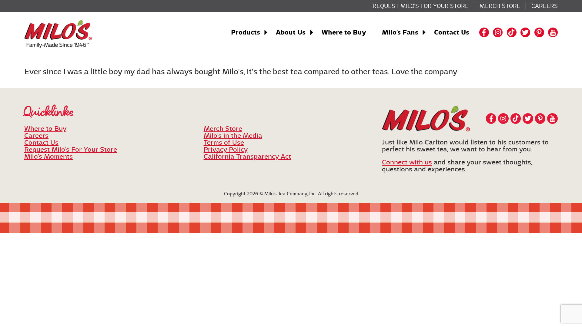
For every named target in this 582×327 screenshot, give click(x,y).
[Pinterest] (539, 32)
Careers (544, 5)
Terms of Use (224, 142)
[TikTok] (512, 32)
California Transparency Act (247, 156)
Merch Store (500, 5)
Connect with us (407, 162)
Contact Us (451, 32)
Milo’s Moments (48, 156)
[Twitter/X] (525, 32)
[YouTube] (553, 32)
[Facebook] (484, 32)
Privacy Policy (226, 149)
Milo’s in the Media (233, 135)
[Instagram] (498, 32)
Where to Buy (344, 32)
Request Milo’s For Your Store (421, 5)
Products (245, 32)
